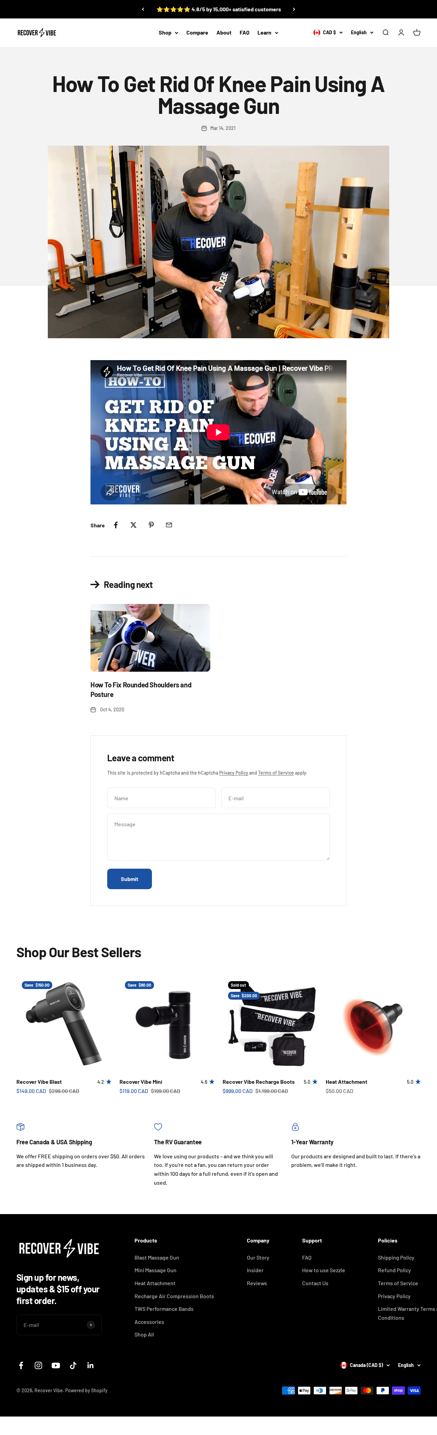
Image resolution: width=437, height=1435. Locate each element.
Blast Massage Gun (157, 1257)
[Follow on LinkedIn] (90, 1365)
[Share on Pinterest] (151, 525)
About (223, 32)
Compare (197, 32)
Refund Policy (394, 1270)
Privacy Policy (233, 773)
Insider (255, 1270)
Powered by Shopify (86, 1390)
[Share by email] (169, 525)
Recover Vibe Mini (140, 1081)
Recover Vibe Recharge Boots (259, 1081)
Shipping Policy (396, 1257)
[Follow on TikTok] (73, 1365)
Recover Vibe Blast (39, 1081)
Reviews (257, 1283)
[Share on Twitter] (133, 525)
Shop (165, 32)
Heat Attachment (346, 1081)
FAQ (244, 32)
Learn (264, 32)
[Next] (294, 9)
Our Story (258, 1257)
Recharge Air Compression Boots (174, 1296)
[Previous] (143, 9)
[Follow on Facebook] (21, 1365)
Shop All (144, 1334)
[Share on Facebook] (116, 525)
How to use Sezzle (323, 1270)
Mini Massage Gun (156, 1270)
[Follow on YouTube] (55, 1365)
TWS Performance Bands (164, 1308)
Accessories (149, 1321)
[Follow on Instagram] (38, 1365)
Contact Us (315, 1283)
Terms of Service (276, 773)
